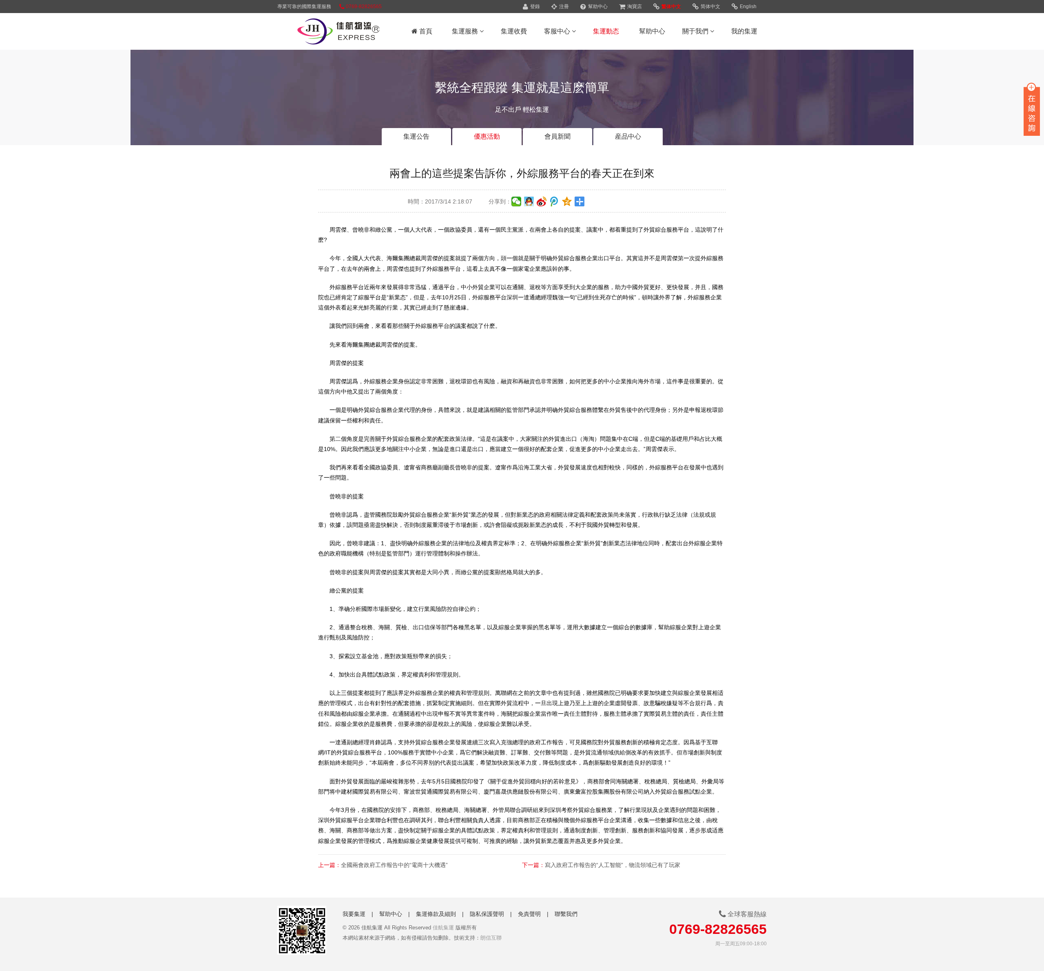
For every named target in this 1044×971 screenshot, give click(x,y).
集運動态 (606, 31)
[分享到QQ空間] (567, 201)
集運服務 (466, 31)
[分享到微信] (516, 201)
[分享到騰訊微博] (554, 201)
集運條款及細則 (436, 914)
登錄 (534, 6)
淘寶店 (634, 6)
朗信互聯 (491, 938)
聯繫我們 (566, 914)
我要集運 (354, 914)
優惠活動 (487, 136)
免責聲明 (529, 914)
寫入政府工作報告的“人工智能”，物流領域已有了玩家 (612, 865)
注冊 (563, 6)
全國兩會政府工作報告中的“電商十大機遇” (394, 865)
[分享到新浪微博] (542, 201)
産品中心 (628, 136)
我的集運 (744, 31)
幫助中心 (597, 6)
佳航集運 (443, 928)
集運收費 (514, 31)
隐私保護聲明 (487, 914)
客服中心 (558, 31)
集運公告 (416, 136)
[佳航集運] (328, 32)
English (747, 6)
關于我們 (696, 31)
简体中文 (709, 6)
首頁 (425, 31)
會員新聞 (557, 136)
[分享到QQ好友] (529, 201)
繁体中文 (670, 6)
